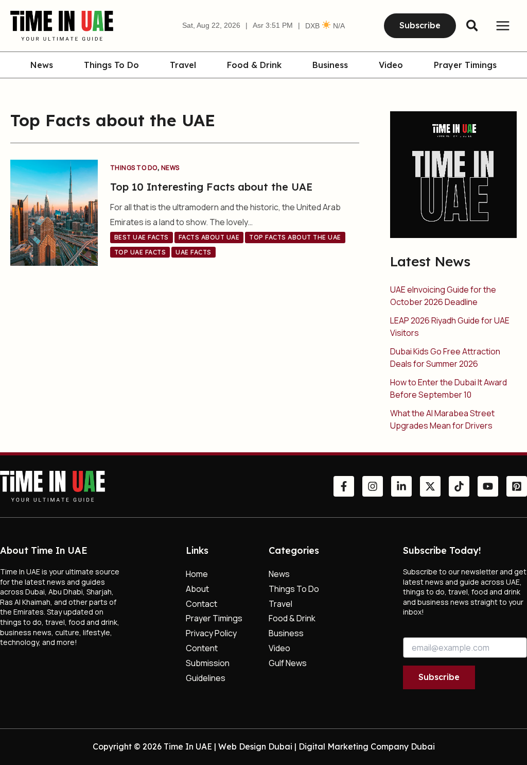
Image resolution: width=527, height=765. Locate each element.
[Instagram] (372, 486)
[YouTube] (488, 486)
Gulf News (288, 663)
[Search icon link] (472, 27)
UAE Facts (193, 252)
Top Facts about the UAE (295, 237)
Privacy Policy (211, 633)
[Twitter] (430, 486)
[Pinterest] (516, 486)
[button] (420, 25)
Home (197, 574)
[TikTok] (459, 486)
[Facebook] (343, 486)
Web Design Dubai (255, 746)
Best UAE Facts (141, 237)
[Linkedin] (401, 486)
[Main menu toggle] (503, 26)
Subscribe (439, 677)
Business (330, 65)
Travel (183, 65)
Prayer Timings (465, 65)
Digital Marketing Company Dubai (366, 746)
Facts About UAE (209, 237)
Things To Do (111, 65)
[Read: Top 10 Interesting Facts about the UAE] (54, 211)
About (197, 588)
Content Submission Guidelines (208, 663)
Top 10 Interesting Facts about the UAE (211, 186)
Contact (201, 603)
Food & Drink (254, 65)
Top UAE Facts (140, 252)
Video (391, 65)
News (41, 65)
